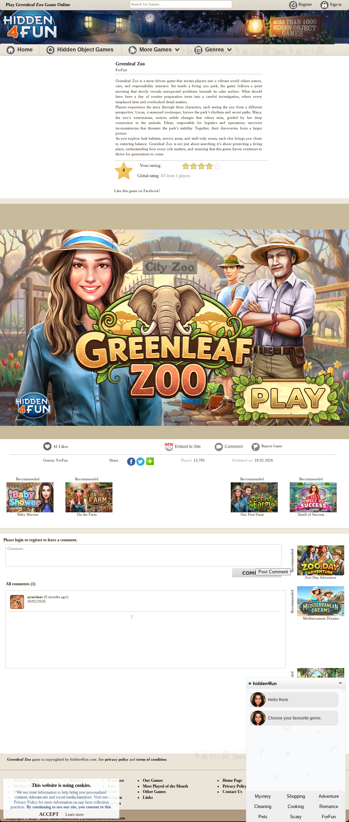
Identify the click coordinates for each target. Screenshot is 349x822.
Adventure (329, 796)
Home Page (232, 780)
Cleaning (262, 806)
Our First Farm (252, 514)
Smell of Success (311, 514)
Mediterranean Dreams (321, 618)
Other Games (154, 791)
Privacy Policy (235, 786)
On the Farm (87, 514)
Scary (296, 816)
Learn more (74, 814)
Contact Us (232, 791)
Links (148, 797)
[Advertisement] (58, 105)
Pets (263, 816)
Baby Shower (28, 514)
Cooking (296, 806)
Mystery (263, 796)
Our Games (153, 780)
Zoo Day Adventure (320, 577)
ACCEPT (49, 814)
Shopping (296, 796)
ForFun (329, 816)
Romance (328, 806)
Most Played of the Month (165, 786)
